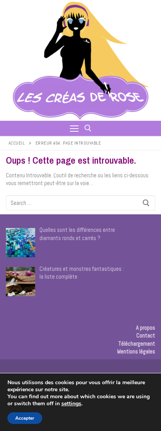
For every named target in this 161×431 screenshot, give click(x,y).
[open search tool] (87, 128)
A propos (145, 327)
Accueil (17, 143)
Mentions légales (136, 351)
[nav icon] (74, 128)
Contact (145, 335)
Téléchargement (136, 343)
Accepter (24, 418)
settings (71, 403)
